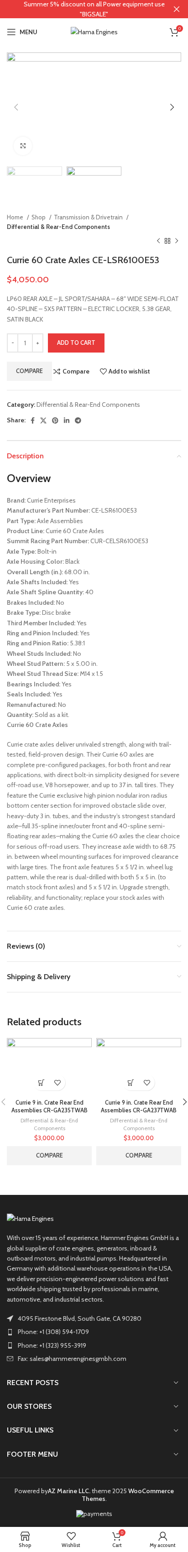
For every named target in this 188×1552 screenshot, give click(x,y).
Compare (29, 370)
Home (16, 217)
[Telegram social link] (78, 420)
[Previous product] (158, 240)
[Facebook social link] (32, 420)
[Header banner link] (80, 9)
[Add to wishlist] (57, 1082)
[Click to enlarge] (23, 146)
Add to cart (76, 342)
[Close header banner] (176, 9)
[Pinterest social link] (55, 420)
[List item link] (94, 1332)
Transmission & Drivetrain (89, 217)
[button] (41, 1082)
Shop (39, 217)
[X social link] (43, 420)
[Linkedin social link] (66, 420)
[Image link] (30, 1218)
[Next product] (176, 240)
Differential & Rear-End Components (58, 226)
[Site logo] (94, 31)
